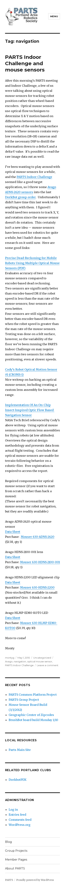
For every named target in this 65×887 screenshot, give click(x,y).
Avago (9, 661)
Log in (13, 809)
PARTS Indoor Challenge (34, 177)
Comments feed (20, 819)
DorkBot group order (20, 197)
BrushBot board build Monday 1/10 (33, 720)
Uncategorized (42, 657)
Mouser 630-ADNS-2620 (37, 537)
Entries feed (17, 814)
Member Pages (16, 859)
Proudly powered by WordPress (35, 880)
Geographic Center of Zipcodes (31, 715)
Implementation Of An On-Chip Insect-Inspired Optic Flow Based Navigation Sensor (29, 410)
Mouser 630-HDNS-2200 (37, 587)
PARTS (9, 880)
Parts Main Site (20, 750)
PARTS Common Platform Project (33, 694)
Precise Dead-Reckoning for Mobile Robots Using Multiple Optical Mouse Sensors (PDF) (32, 263)
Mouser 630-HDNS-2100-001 (40, 562)
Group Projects (16, 850)
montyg (9, 657)
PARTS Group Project (24, 699)
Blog (8, 842)
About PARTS (15, 868)
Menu (54, 16)
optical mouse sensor (39, 661)
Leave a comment (47, 665)
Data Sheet (12, 531)
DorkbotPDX (17, 779)
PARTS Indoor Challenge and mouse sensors (25, 63)
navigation (20, 661)
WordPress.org (19, 825)
